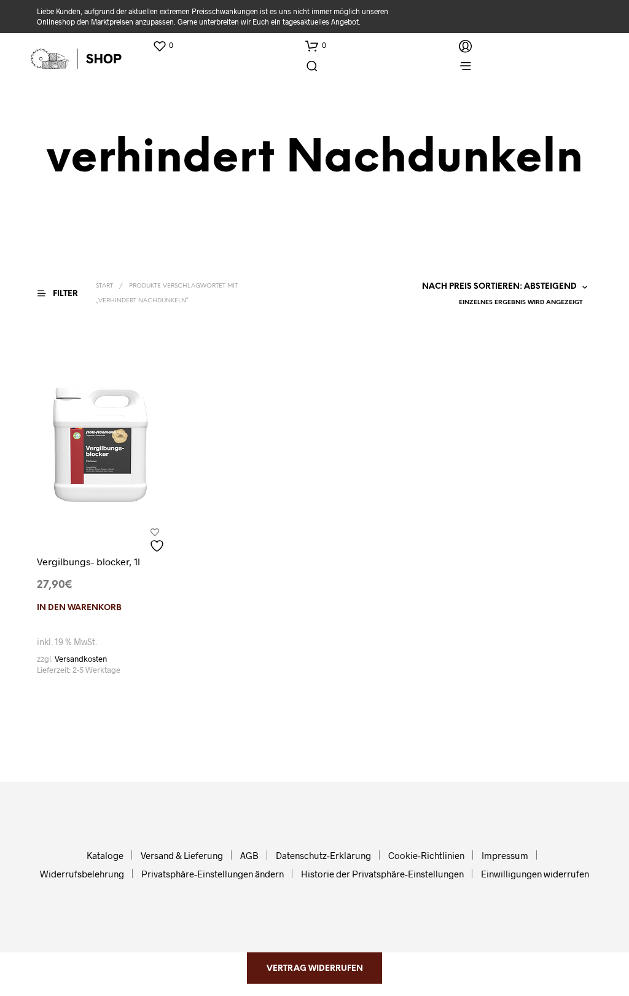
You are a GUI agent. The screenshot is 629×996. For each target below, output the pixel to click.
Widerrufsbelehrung (82, 873)
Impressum (505, 855)
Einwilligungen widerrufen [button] (535, 873)
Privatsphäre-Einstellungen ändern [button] (212, 873)
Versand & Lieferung (182, 855)
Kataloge (105, 855)
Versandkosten (81, 659)
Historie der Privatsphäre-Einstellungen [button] (382, 873)
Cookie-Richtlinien (426, 855)
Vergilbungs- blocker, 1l (88, 561)
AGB (249, 855)
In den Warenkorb (79, 608)
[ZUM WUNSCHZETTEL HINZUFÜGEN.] (158, 541)
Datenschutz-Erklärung (323, 855)
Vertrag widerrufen (315, 969)
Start (104, 286)
